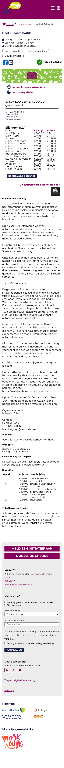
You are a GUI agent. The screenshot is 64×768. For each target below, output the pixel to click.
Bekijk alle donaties (21, 176)
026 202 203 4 (11, 581)
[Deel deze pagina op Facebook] (7, 670)
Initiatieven (24, 24)
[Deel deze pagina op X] (14, 670)
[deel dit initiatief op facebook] (5, 62)
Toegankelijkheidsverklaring (19, 680)
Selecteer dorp (12, 610)
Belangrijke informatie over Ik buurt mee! (30, 602)
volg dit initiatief (52, 62)
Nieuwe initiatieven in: (19, 605)
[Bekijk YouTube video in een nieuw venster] (32, 76)
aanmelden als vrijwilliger (29, 87)
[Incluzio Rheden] (38, 716)
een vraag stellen (23, 92)
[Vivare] (11, 716)
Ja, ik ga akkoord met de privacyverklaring (30, 643)
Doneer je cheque (32, 556)
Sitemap (9, 690)
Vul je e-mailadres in (15, 620)
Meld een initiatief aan (32, 548)
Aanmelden (14, 649)
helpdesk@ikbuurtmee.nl (18, 584)
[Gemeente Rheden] (13, 710)
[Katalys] (40, 710)
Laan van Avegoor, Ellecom (19, 42)
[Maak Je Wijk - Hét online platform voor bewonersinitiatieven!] (12, 741)
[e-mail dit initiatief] (10, 63)
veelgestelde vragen (42, 574)
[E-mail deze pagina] (20, 670)
